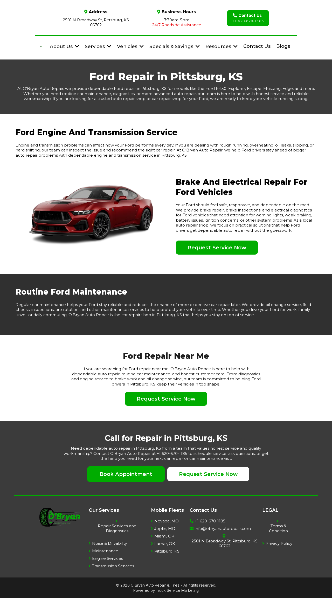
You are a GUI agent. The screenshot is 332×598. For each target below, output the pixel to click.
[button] (108, 46)
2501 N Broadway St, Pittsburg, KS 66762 (96, 22)
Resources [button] (218, 46)
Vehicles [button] (128, 46)
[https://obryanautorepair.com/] (41, 46)
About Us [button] (62, 46)
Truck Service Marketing (177, 590)
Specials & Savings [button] (172, 46)
